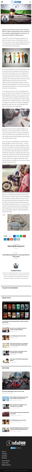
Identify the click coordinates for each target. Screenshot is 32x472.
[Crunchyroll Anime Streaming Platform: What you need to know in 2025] (16, 310)
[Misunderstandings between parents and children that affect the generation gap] (5, 429)
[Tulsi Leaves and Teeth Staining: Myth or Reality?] (5, 360)
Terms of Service (6, 460)
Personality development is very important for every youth (16, 256)
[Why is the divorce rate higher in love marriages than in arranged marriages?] (5, 353)
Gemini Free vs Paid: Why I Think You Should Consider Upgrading (18, 328)
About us (4, 451)
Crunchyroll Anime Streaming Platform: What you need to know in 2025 (15, 321)
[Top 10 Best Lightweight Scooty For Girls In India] (16, 381)
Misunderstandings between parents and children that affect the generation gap (19, 428)
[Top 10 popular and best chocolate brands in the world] (5, 414)
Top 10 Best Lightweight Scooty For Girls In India (13, 391)
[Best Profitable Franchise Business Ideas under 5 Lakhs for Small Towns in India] (5, 398)
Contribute (4, 453)
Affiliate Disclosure (6, 465)
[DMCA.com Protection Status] (16, 448)
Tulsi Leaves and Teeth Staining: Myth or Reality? (19, 359)
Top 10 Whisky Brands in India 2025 (18, 336)
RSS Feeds (4, 458)
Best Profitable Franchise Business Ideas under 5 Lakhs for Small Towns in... (19, 397)
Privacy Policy (5, 462)
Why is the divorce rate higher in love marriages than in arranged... (18, 352)
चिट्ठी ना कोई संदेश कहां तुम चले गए (16, 247)
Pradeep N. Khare (15, 17)
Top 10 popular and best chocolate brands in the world (19, 413)
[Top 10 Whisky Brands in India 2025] (5, 337)
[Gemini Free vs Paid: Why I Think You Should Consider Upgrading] (5, 330)
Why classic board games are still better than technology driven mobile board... (19, 344)
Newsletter (4, 455)
